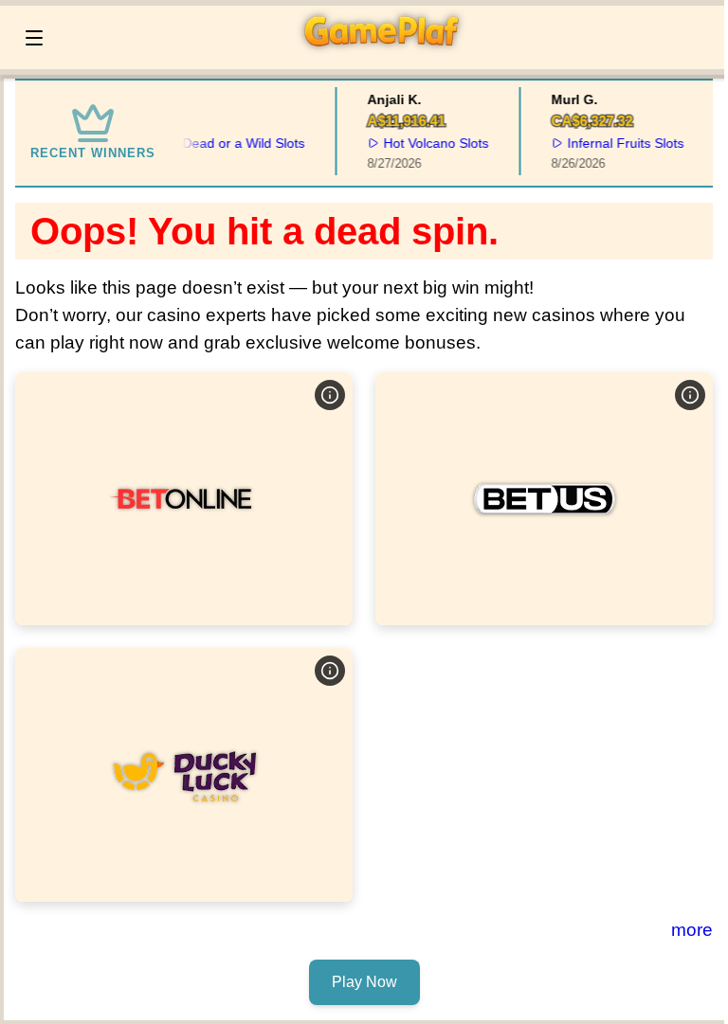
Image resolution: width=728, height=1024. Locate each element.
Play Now (184, 498)
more (692, 930)
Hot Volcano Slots (431, 143)
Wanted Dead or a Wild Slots (214, 143)
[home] (388, 55)
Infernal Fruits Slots (620, 143)
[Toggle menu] (34, 38)
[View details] (330, 395)
